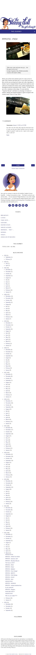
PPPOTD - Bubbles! (10, 569)
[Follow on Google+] (16, 205)
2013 (5, 479)
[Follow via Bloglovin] (26, 205)
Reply (8, 135)
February (8, 259)
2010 (5, 602)
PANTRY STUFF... (6, 225)
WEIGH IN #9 (8, 581)
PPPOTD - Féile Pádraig (11, 575)
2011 (5, 532)
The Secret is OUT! (10, 562)
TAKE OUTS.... (5, 220)
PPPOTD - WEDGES (10, 583)
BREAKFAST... (5, 215)
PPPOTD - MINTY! (10, 573)
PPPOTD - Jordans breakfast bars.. (13, 585)
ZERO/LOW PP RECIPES (8, 237)
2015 (5, 426)
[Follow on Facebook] (9, 205)
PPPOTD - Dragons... (10, 589)
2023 (5, 255)
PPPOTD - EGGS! (9, 577)
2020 (5, 294)
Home (18, 165)
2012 (5, 506)
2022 (5, 261)
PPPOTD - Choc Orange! (11, 571)
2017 (5, 372)
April (7, 265)
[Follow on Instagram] (23, 205)
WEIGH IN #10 (9, 554)
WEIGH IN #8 (8, 593)
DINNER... (4, 232)
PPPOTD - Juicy (9, 579)
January (7, 292)
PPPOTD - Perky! (9, 567)
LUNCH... (4, 217)
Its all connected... (9, 587)
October (7, 273)
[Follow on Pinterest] (19, 205)
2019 (5, 321)
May (7, 284)
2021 (5, 267)
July (7, 279)
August (7, 277)
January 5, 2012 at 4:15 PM (19, 125)
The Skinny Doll (13, 654)
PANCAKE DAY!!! (10, 591)
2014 (5, 452)
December (8, 269)
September (8, 257)
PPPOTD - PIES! (9, 565)
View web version (18, 168)
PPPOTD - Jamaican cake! (11, 558)
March (7, 288)
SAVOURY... (4, 222)
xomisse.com (27, 654)
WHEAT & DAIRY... (6, 227)
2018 (5, 347)
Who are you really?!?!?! (11, 595)
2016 (5, 399)
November (8, 271)
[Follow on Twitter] (12, 205)
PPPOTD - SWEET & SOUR (12, 556)
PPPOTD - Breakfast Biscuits (12, 560)
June (7, 263)
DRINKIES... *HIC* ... (7, 230)
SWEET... (3, 234)
